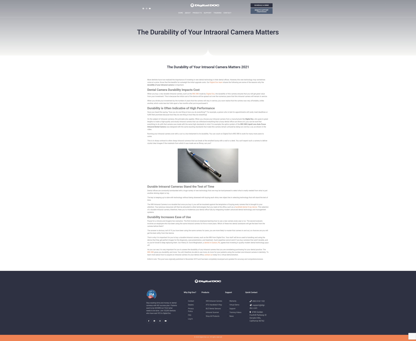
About (188, 13)
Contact (227, 13)
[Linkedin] (154, 320)
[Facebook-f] (148, 320)
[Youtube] (149, 8)
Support (208, 13)
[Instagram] (146, 8)
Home (180, 13)
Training (217, 13)
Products (197, 13)
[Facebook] (143, 8)
